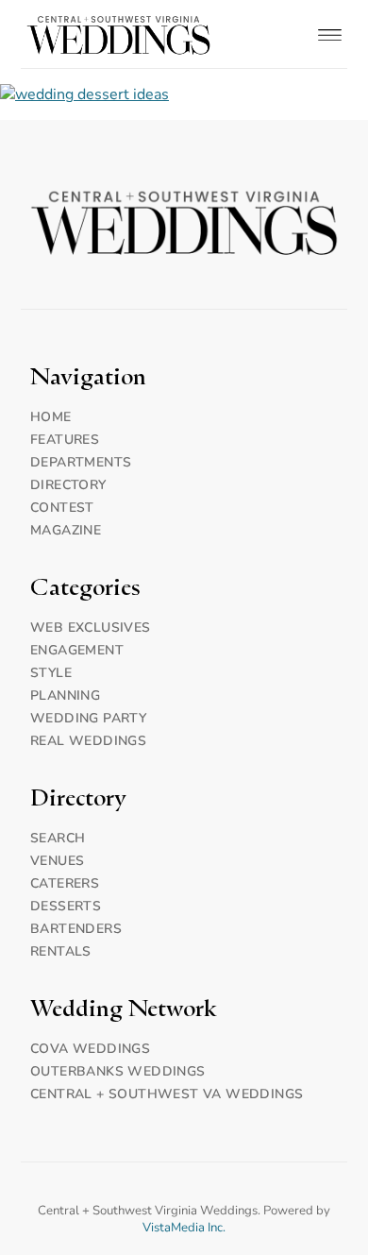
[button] (330, 34)
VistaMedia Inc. (184, 1227)
